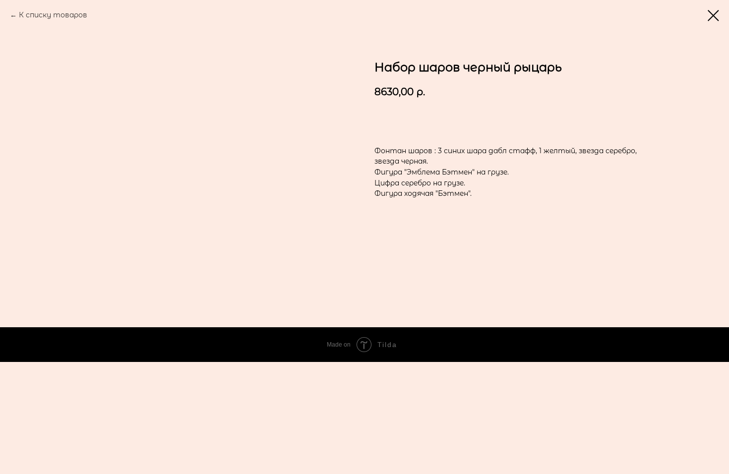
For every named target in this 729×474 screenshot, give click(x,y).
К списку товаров (53, 14)
